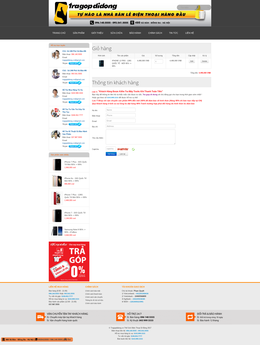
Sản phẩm (78, 33)
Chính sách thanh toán (93, 294)
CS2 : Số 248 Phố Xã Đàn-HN (74, 71)
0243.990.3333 (137, 339)
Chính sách (155, 33)
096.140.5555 (54, 294)
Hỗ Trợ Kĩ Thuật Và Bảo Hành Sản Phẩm (74, 132)
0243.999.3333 (112, 98)
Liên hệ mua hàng (59, 287)
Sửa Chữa (116, 33)
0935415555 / (44, 339)
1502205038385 (139, 299)
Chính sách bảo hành (93, 303)
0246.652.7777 (67, 296)
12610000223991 (136, 302)
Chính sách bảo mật (92, 291)
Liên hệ (189, 33)
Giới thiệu (97, 33)
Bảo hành (135, 33)
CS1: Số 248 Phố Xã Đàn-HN (74, 51)
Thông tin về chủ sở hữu (94, 300)
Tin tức (173, 33)
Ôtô (69, 339)
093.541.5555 (69, 294)
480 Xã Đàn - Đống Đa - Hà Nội (38, 339)
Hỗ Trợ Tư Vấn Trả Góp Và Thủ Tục (73, 110)
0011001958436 (142, 294)
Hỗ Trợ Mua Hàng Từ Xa (72, 90)
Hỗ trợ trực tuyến (58, 45)
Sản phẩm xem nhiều (60, 155)
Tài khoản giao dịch (133, 287)
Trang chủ (59, 33)
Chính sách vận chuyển (94, 297)
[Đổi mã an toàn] (133, 149)
